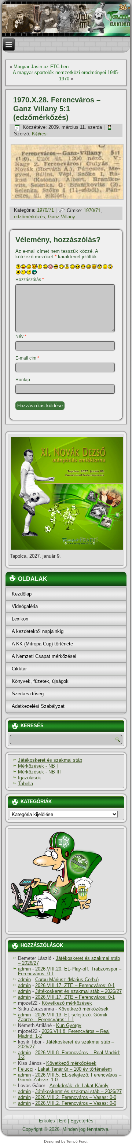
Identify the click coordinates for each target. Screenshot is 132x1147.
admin (24, 969)
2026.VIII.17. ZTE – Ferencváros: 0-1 (75, 985)
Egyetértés (82, 1121)
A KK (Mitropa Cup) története (42, 644)
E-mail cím (27, 358)
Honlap (22, 379)
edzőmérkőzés (29, 216)
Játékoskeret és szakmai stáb (50, 760)
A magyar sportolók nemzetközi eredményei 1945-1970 (66, 75)
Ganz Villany (61, 216)
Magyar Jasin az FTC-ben (41, 66)
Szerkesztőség (28, 693)
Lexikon (20, 619)
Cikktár (19, 668)
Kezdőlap (22, 594)
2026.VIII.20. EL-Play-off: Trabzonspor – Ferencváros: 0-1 (69, 971)
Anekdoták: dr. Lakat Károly (79, 1085)
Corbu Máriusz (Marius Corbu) (67, 979)
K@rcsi (40, 133)
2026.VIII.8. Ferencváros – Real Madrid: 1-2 (64, 1033)
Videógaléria (25, 606)
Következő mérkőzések (67, 1003)
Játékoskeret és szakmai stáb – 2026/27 (69, 960)
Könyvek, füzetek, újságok (40, 681)
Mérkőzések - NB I (38, 766)
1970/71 (45, 210)
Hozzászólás (29, 279)
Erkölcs (47, 1121)
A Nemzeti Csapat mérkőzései (44, 656)
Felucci (25, 1069)
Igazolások (29, 777)
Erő (62, 1121)
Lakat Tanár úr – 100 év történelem (75, 1069)
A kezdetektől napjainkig (37, 631)
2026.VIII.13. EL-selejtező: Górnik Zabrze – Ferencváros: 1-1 (62, 1017)
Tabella (25, 783)
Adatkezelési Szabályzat (38, 706)
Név (20, 336)
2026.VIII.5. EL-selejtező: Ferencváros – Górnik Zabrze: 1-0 (69, 1077)
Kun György (68, 1025)
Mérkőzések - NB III (39, 772)
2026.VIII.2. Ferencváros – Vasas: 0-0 (75, 1097)
